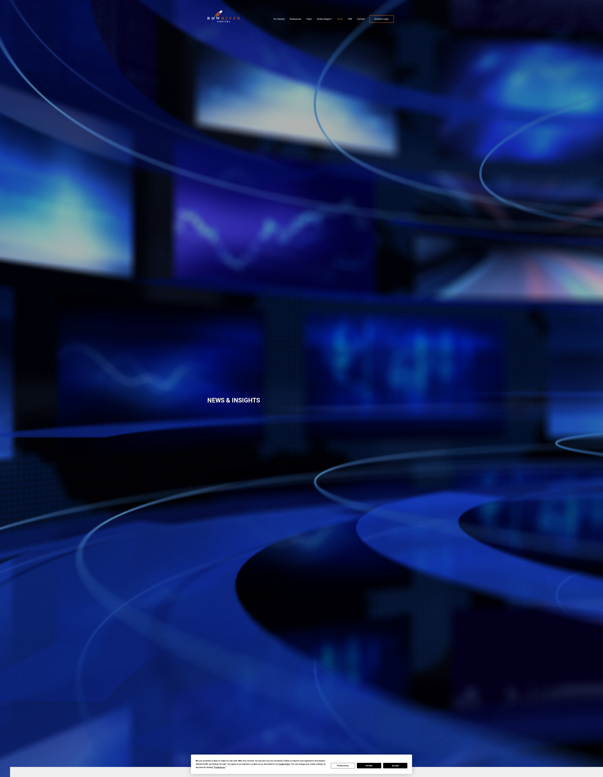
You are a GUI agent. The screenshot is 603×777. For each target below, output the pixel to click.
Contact (361, 19)
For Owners (279, 19)
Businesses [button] (295, 19)
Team (309, 19)
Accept (395, 766)
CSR (350, 19)
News (340, 19)
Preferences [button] (219, 767)
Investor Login (381, 19)
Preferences (343, 766)
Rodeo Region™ (324, 19)
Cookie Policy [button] (284, 764)
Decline (369, 766)
